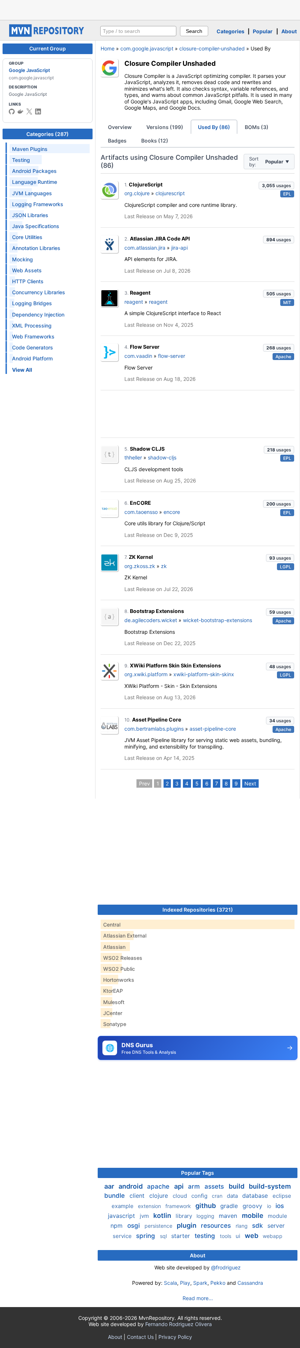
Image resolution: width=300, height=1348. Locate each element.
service (123, 1235)
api (179, 1186)
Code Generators (32, 347)
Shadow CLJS (147, 449)
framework (178, 1206)
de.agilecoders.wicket (150, 620)
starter (181, 1235)
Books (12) (154, 140)
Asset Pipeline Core (156, 719)
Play (185, 1283)
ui (239, 1235)
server (276, 1225)
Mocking (22, 259)
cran (218, 1196)
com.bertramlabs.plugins (154, 729)
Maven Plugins (30, 149)
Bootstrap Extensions (157, 611)
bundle (115, 1195)
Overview (120, 127)
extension (150, 1206)
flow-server (171, 356)
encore (172, 512)
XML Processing (32, 325)
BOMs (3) (257, 127)
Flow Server (145, 347)
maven (229, 1215)
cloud (180, 1195)
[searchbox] (138, 31)
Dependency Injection (38, 314)
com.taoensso (141, 512)
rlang (242, 1226)
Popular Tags (197, 1173)
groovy (253, 1205)
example (123, 1206)
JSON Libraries (30, 215)
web (252, 1235)
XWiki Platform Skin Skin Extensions (175, 665)
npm (117, 1225)
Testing (21, 160)
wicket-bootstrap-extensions (217, 620)
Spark (200, 1283)
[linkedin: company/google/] (38, 111)
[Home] (47, 35)
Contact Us (140, 1337)
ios (279, 1205)
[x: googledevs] (29, 111)
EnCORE (140, 503)
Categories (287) (47, 134)
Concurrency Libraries (38, 292)
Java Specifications (35, 226)
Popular (263, 31)
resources (217, 1225)
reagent (133, 302)
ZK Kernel (141, 557)
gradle (230, 1205)
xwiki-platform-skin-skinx (203, 674)
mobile (253, 1215)
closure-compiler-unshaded (212, 48)
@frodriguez (226, 1267)
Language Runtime (34, 182)
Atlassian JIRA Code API (160, 238)
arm (195, 1186)
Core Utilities (27, 237)
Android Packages (34, 171)
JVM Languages (32, 193)
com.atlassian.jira (144, 248)
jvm (145, 1215)
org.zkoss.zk (139, 566)
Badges (117, 140)
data (233, 1195)
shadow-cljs (162, 457)
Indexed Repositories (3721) (197, 909)
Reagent (140, 292)
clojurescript (170, 193)
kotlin (163, 1215)
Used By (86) (214, 127)
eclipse (282, 1195)
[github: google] (12, 111)
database (256, 1195)
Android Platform (32, 358)
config (200, 1195)
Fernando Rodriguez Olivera (178, 1324)
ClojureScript (145, 184)
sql (164, 1236)
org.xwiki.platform (146, 674)
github (206, 1205)
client (138, 1195)
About (289, 31)
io (270, 1206)
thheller (133, 457)
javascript (122, 1215)
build (237, 1186)
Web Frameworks (33, 336)
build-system (270, 1186)
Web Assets (27, 270)
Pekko (217, 1283)
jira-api (179, 248)
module (277, 1215)
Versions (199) (164, 127)
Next (250, 783)
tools (226, 1236)
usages (276, 185)
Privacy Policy (175, 1337)
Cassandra (250, 1283)
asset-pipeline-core (213, 729)
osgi (134, 1225)
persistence (159, 1226)
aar (110, 1186)
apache (159, 1186)
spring (146, 1235)
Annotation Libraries (36, 248)
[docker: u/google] (20, 111)
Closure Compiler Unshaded (170, 63)
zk (164, 566)
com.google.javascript (146, 48)
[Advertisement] (150, 9)
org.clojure (137, 193)
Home (108, 48)
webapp (272, 1236)
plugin (187, 1225)
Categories (230, 31)
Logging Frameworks (37, 204)
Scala (170, 1283)
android (131, 1186)
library (185, 1215)
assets (215, 1186)
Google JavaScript (29, 70)
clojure (159, 1195)
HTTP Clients (28, 281)
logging (206, 1216)
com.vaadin (138, 356)
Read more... (198, 1298)
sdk (258, 1225)
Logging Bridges (32, 303)
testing (206, 1235)
